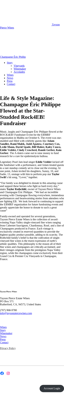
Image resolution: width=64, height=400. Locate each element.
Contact (11, 84)
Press (9, 81)
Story (10, 62)
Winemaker (20, 68)
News (10, 77)
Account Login (52, 388)
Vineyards (19, 65)
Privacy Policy (8, 348)
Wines (10, 74)
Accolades (19, 71)
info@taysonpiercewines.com (16, 313)
